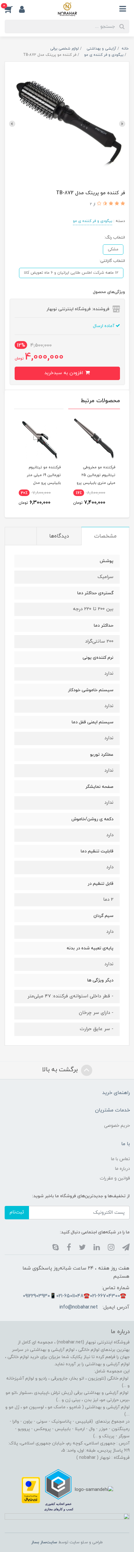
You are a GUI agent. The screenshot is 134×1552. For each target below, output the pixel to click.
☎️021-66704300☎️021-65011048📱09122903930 (74, 1296)
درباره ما (122, 1169)
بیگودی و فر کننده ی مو (92, 221)
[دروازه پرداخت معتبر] (31, 1489)
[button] (12, 9)
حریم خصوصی (117, 1126)
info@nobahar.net (78, 1307)
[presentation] (122, 124)
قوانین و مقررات (115, 1178)
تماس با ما (120, 1159)
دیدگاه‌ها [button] (59, 536)
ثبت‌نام (17, 1212)
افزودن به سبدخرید (64, 373)
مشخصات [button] (105, 536)
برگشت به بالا (60, 1069)
